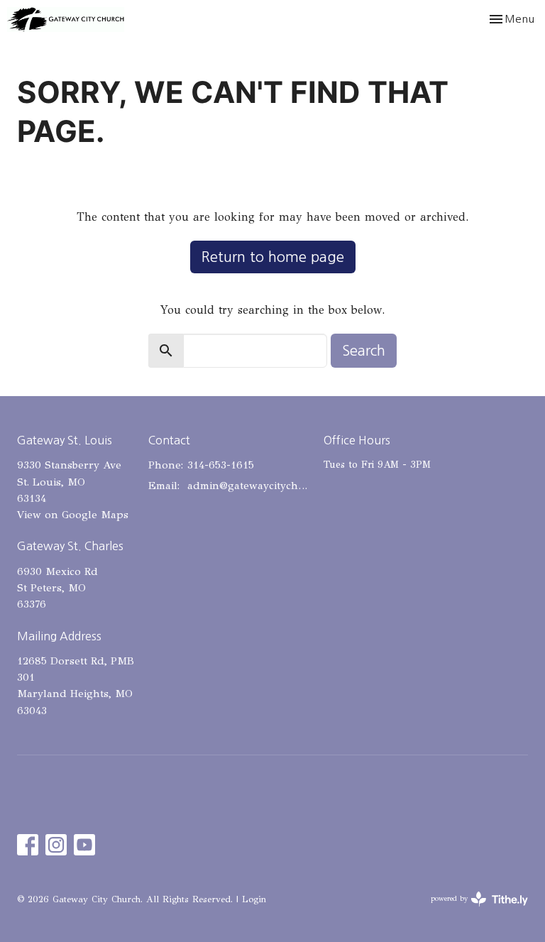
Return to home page (273, 257)
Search (363, 351)
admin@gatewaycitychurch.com (248, 485)
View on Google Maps (72, 514)
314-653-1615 (220, 465)
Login (254, 899)
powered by (471, 911)
